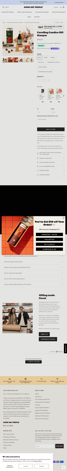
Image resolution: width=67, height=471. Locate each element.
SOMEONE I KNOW (49, 234)
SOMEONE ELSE (49, 249)
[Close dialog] (64, 218)
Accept (26, 466)
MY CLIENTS (49, 244)
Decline (41, 466)
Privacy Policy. (37, 461)
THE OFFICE (49, 239)
